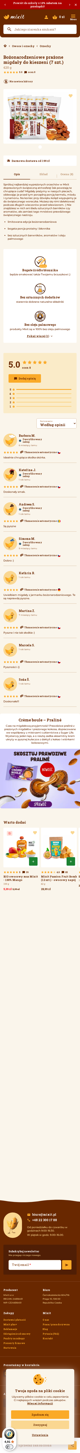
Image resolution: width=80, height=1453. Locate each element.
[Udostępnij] (72, 1445)
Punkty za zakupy (14, 1338)
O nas (46, 1320)
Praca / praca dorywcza (56, 1324)
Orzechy (45, 46)
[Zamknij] (75, 5)
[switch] (9, 1447)
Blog (45, 1329)
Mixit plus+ (10, 1324)
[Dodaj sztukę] (33, 861)
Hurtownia (9, 1348)
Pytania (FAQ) (51, 1334)
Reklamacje (10, 1329)
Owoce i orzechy (23, 46)
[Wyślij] (66, 1265)
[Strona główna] (14, 17)
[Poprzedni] (5, 5)
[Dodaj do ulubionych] (71, 96)
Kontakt (48, 1338)
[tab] (16, 176)
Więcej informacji (40, 1403)
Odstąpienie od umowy (17, 1334)
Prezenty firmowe (14, 1343)
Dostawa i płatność (14, 1320)
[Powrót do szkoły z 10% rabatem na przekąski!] (40, 4)
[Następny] (69, 5)
